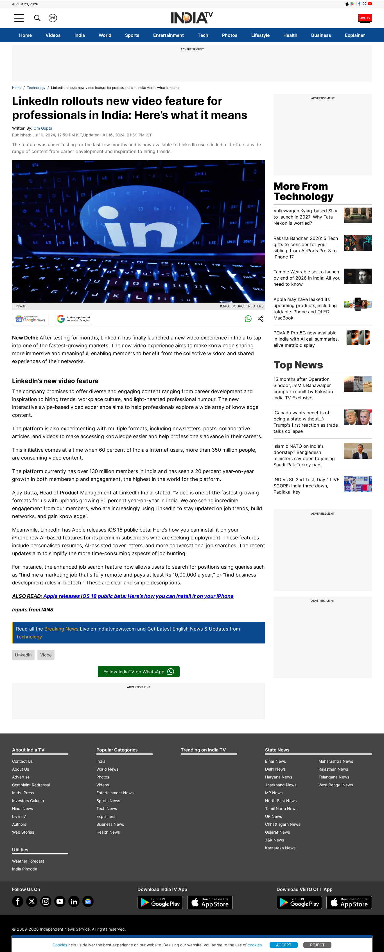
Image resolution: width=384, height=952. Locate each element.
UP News (273, 816)
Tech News (106, 808)
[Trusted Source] (73, 319)
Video (46, 655)
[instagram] (45, 901)
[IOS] (347, 4)
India (79, 35)
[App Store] (210, 902)
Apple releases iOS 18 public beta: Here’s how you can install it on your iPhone (138, 596)
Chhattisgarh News (282, 824)
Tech (203, 35)
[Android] (352, 4)
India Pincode (24, 869)
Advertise (21, 777)
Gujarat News (277, 832)
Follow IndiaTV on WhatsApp (133, 671)
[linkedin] (74, 901)
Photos (230, 35)
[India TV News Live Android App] (160, 902)
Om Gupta (42, 128)
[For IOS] (349, 902)
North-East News (281, 800)
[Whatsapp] (248, 319)
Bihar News (275, 761)
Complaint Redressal (31, 784)
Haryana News (278, 777)
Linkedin (23, 655)
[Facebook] (17, 901)
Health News (108, 832)
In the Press (23, 792)
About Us (20, 769)
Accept (284, 944)
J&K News (274, 840)
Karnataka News (280, 847)
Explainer (355, 35)
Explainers (105, 816)
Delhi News (275, 769)
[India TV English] (192, 18)
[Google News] (30, 319)
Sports (132, 35)
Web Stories (23, 832)
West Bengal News (336, 784)
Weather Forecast (28, 861)
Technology (36, 87)
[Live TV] (365, 18)
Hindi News (22, 808)
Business (321, 35)
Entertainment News (115, 792)
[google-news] (88, 901)
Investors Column (28, 800)
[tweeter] (31, 901)
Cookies (60, 944)
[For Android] (299, 902)
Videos (53, 35)
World (105, 35)
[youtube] (59, 901)
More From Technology (304, 191)
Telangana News (334, 777)
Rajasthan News (333, 769)
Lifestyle (260, 35)
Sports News (108, 800)
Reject (317, 944)
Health (290, 35)
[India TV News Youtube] (370, 4)
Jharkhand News (280, 784)
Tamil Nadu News (281, 808)
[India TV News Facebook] (359, 4)
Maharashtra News (336, 761)
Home (25, 35)
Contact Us (22, 761)
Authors (19, 824)
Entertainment (168, 35)
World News (107, 769)
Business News (110, 824)
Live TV (19, 816)
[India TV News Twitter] (365, 4)
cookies (255, 944)
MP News (274, 792)
